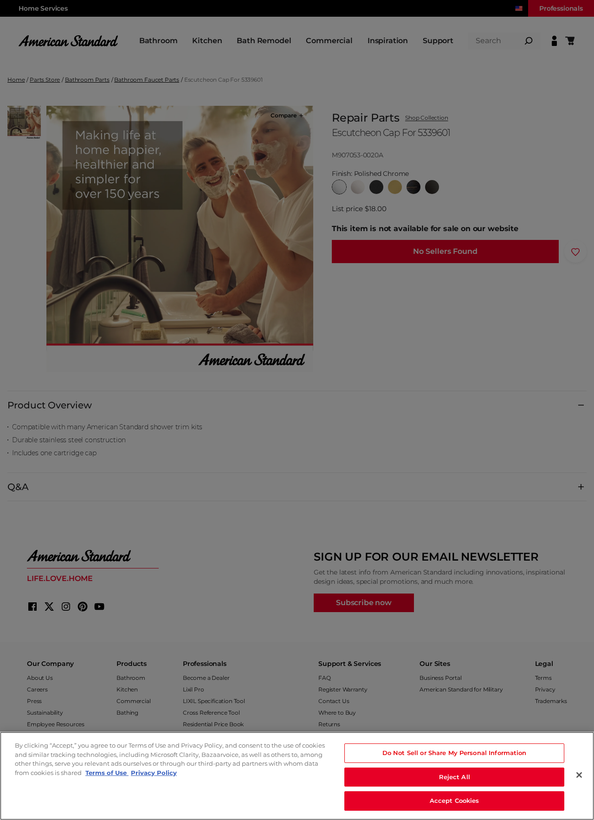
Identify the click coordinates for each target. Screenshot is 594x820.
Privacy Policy (154, 772)
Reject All (454, 777)
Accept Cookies (454, 800)
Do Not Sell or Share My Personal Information (454, 752)
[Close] (579, 775)
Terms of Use (107, 772)
